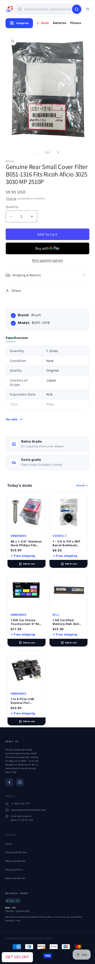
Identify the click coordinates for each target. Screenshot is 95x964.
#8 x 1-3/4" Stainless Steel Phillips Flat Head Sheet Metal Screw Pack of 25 (26, 543)
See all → (82, 485)
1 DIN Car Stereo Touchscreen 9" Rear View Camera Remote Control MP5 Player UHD (26, 622)
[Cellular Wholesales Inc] (10, 9)
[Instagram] (20, 782)
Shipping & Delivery (16, 852)
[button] (47, 275)
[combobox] (47, 9)
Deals (45, 23)
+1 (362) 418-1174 (20, 803)
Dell (56, 614)
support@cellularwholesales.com (28, 809)
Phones (75, 23)
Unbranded (19, 535)
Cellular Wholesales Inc (23, 938)
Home (8, 843)
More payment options (47, 260)
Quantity (12, 207)
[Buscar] (76, 9)
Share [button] (16, 290)
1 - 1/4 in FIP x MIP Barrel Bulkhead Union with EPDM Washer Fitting (66, 543)
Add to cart (29, 564)
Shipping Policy (14, 869)
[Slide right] (58, 152)
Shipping (11, 198)
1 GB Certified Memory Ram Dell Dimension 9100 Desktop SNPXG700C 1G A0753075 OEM (66, 622)
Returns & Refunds (15, 860)
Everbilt (60, 535)
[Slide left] (37, 152)
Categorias (22, 23)
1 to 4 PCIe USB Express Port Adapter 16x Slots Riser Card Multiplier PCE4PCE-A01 (26, 701)
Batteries (59, 23)
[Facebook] (9, 782)
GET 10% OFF (17, 957)
